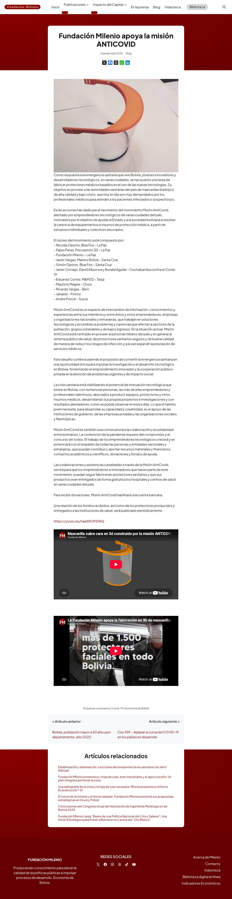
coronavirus (103, 708)
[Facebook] (110, 62)
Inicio (55, 7)
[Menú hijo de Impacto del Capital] (94, 12)
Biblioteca (197, 7)
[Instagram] (112, 864)
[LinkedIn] (127, 62)
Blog (156, 7)
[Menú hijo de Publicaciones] (65, 12)
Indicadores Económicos (201, 883)
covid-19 (117, 708)
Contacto (212, 864)
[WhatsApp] (122, 62)
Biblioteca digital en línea (201, 877)
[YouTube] (134, 864)
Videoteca (172, 7)
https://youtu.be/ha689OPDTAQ (79, 521)
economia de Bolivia (137, 708)
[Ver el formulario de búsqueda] (224, 6)
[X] (104, 62)
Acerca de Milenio (206, 857)
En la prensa (140, 7)
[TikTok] (126, 864)
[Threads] (116, 62)
